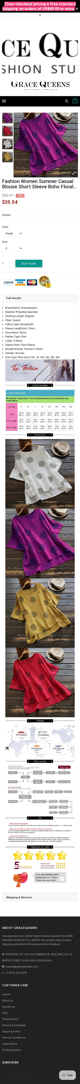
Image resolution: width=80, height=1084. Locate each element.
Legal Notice (9, 1043)
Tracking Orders (11, 1049)
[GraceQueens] (40, 57)
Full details (13, 298)
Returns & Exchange (14, 1025)
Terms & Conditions (13, 1037)
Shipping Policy (11, 1031)
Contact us (8, 1006)
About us (7, 1000)
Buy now (29, 263)
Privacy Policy (10, 1019)
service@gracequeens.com (22, 966)
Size (4, 241)
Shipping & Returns (19, 897)
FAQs (5, 1012)
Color (5, 226)
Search (6, 994)
